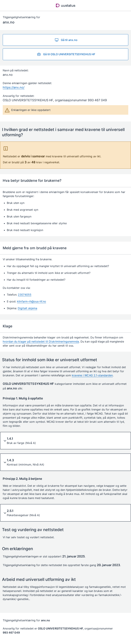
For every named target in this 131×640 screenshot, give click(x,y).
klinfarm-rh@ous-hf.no (31, 301)
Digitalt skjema (27, 308)
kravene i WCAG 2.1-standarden (92, 375)
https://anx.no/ (13, 87)
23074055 (24, 294)
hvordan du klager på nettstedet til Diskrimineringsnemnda (41, 341)
